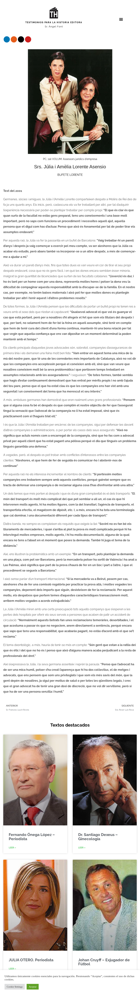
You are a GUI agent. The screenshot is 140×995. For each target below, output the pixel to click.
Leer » (12, 847)
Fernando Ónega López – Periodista (32, 836)
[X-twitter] (21, 39)
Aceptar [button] (32, 986)
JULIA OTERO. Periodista (31, 960)
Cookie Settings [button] (15, 986)
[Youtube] (28, 39)
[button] (121, 19)
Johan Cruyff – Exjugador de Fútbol (104, 962)
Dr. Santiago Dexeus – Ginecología (98, 836)
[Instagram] (14, 39)
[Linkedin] (7, 39)
